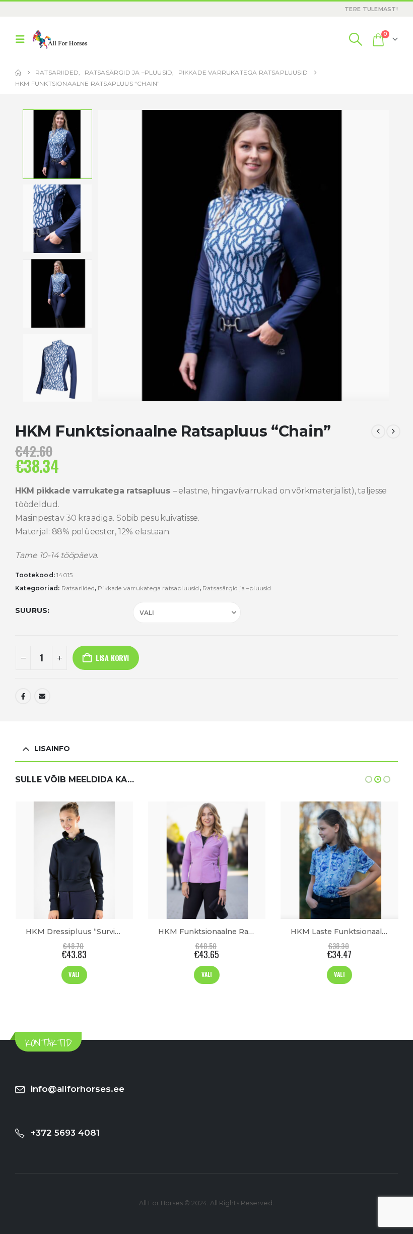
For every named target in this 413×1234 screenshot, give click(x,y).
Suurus (31, 610)
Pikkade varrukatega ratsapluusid (148, 588)
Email (42, 696)
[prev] (378, 431)
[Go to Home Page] (18, 72)
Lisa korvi (112, 657)
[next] (393, 431)
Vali (74, 974)
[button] (22, 39)
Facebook (23, 696)
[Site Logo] (60, 39)
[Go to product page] (74, 860)
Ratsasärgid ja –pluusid (236, 588)
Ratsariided (78, 588)
